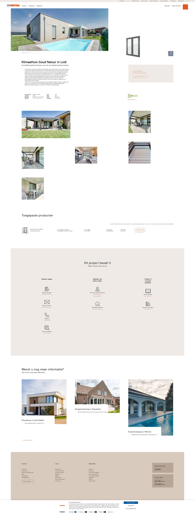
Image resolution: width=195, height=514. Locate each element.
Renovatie (167, 6)
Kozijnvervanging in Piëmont (139, 432)
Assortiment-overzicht (59, 472)
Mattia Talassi (58, 98)
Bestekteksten (91, 477)
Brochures (91, 469)
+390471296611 (25, 475)
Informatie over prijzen (59, 470)
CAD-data (90, 479)
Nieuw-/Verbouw (176, 6)
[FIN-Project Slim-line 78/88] (145, 46)
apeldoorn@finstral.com (160, 481)
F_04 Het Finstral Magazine (94, 472)
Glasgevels (39, 6)
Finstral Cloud (58, 480)
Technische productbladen (94, 475)
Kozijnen (24, 6)
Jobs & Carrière (58, 477)
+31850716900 (158, 469)
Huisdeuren (32, 6)
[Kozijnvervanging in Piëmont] (150, 407)
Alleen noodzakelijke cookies (131, 508)
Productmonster (92, 480)
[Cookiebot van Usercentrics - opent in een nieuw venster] (62, 512)
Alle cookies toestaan (131, 502)
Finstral (23, 52)
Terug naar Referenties (28, 440)
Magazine (57, 475)
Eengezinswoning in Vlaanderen (88, 409)
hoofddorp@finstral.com (160, 484)
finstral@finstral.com (26, 477)
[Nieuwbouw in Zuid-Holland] (44, 401)
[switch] (85, 512)
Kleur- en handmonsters (93, 474)
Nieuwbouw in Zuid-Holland (33, 420)
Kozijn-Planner (58, 469)
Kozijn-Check (91, 470)
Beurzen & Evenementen (60, 479)
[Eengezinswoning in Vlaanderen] (97, 396)
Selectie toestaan (131, 505)
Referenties (27, 52)
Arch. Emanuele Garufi (37, 98)
